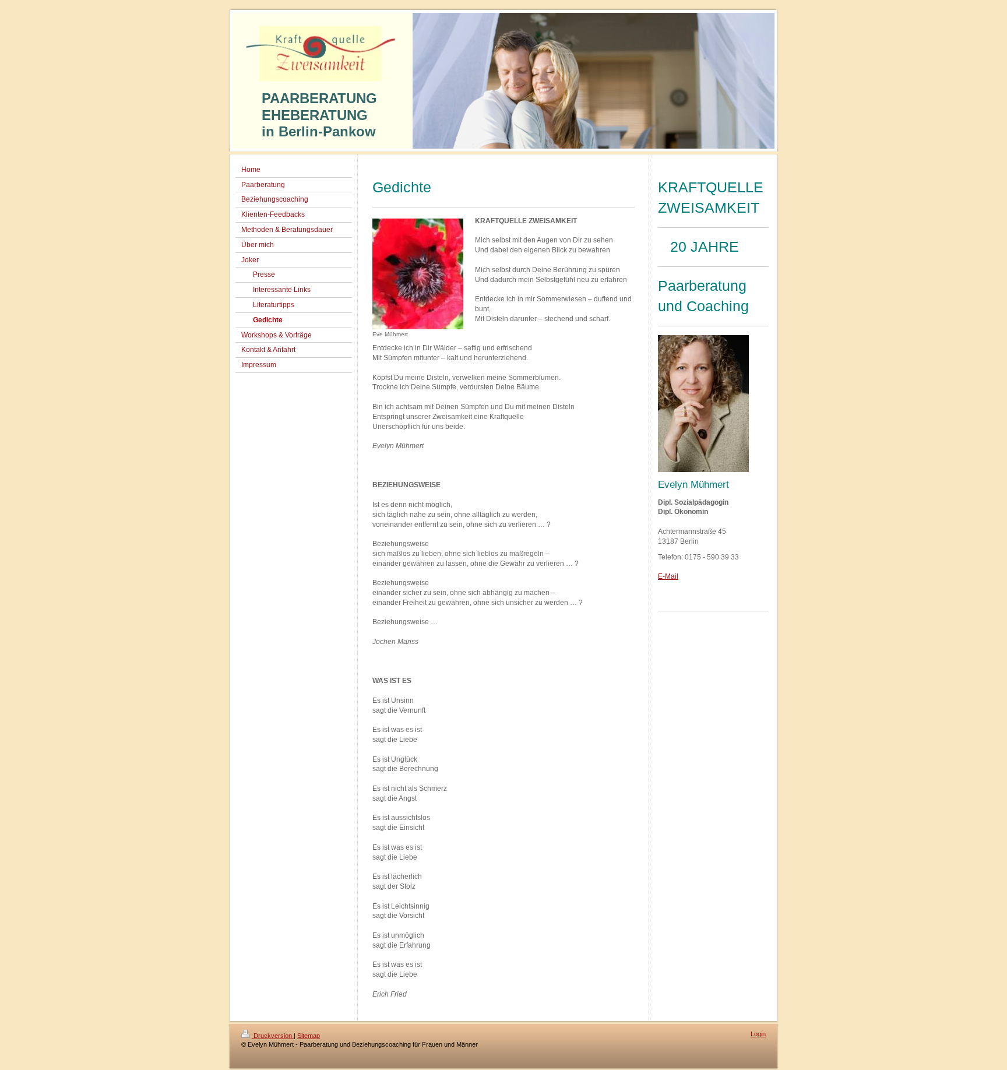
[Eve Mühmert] (417, 274)
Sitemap (308, 1035)
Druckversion (273, 1035)
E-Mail (668, 576)
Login (758, 1033)
